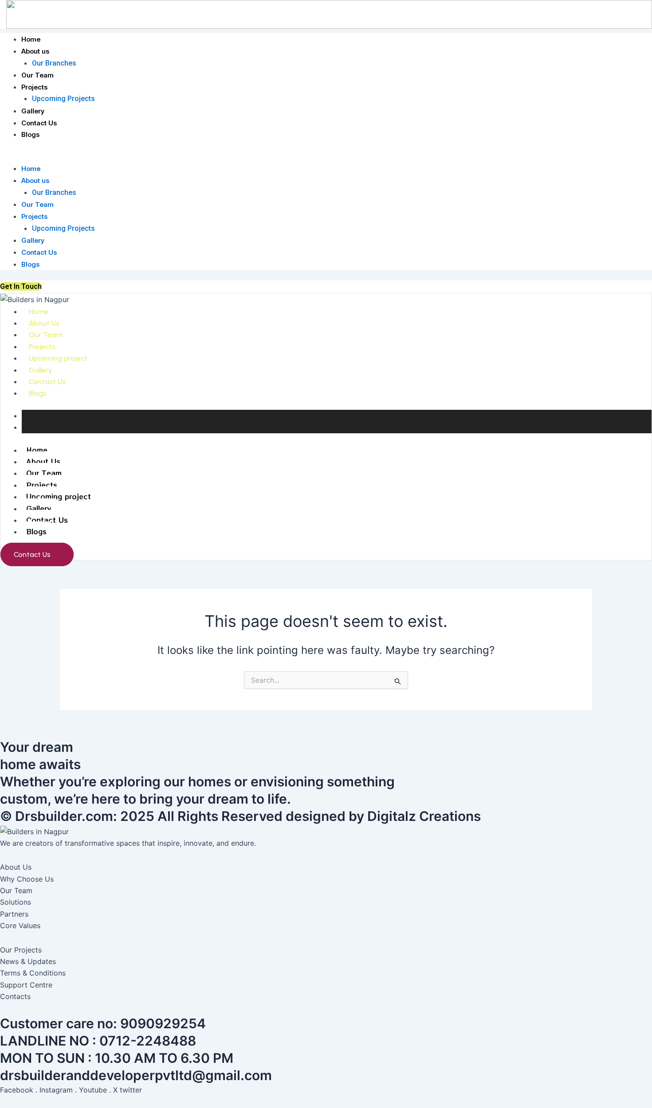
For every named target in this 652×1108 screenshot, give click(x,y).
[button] (326, 157)
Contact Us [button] (32, 554)
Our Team (37, 75)
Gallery (32, 111)
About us (35, 51)
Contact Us (39, 123)
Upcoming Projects (63, 98)
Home (30, 39)
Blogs (30, 134)
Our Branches (54, 63)
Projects (34, 87)
